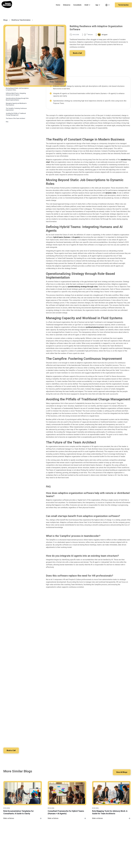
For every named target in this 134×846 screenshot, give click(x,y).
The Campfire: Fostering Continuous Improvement (16, 109)
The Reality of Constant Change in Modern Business (16, 84)
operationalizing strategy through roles (83, 287)
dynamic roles (110, 193)
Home (58, 5)
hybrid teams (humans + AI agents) (66, 237)
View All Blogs (121, 772)
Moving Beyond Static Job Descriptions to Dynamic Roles (17, 89)
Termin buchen (123, 5)
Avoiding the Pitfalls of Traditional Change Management (16, 114)
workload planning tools (95, 327)
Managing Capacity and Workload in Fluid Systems (16, 104)
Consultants (77, 5)
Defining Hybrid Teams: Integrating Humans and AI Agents (16, 94)
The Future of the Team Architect (15, 118)
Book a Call (77, 53)
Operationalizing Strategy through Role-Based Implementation (17, 99)
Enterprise (66, 5)
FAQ (7, 122)
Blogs (5, 20)
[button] (88, 5)
